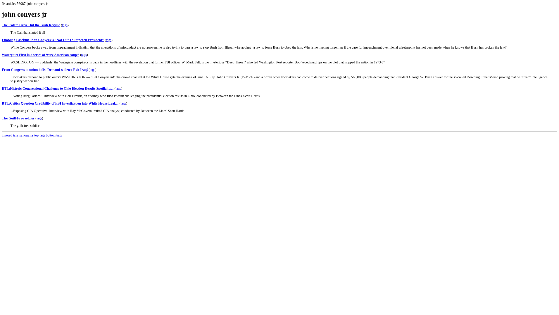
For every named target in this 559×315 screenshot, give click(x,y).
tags (64, 25)
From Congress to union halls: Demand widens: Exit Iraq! (45, 70)
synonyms (26, 135)
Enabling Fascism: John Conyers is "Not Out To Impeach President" (53, 40)
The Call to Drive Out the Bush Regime (31, 25)
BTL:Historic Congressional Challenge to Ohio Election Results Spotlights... (58, 88)
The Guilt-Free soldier (18, 118)
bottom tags (54, 135)
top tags (39, 135)
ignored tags (10, 135)
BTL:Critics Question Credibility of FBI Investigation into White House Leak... (60, 103)
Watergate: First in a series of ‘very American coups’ (40, 55)
